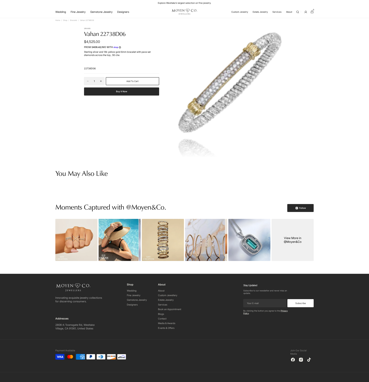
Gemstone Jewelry (137, 299)
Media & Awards (166, 323)
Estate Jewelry (166, 299)
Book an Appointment (169, 309)
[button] (297, 12)
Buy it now (121, 91)
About (161, 290)
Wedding (132, 290)
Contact (162, 318)
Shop (65, 20)
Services (162, 304)
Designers (132, 304)
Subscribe (300, 303)
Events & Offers (166, 328)
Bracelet (73, 20)
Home (57, 20)
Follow (302, 208)
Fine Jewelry (133, 295)
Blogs (161, 314)
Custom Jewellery (167, 295)
